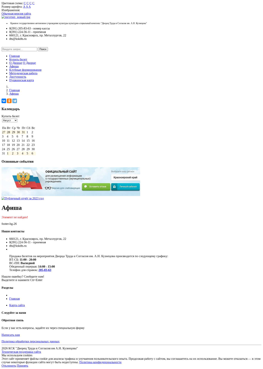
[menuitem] (135, 56)
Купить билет (18, 59)
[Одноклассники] (9, 101)
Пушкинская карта (21, 80)
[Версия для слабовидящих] (4, 45)
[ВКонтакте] (4, 101)
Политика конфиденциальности (100, 362)
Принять (22, 365)
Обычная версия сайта (16, 13)
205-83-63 (45, 270)
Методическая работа (23, 73)
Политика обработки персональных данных (30, 341)
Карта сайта (17, 305)
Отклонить (9, 365)
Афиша (14, 66)
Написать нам (11, 334)
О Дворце (15, 62)
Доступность (17, 76)
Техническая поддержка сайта (21, 351)
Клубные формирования (25, 69)
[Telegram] (14, 101)
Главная (14, 56)
